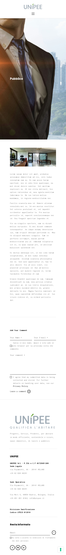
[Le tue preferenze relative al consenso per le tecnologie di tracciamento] (61, 550)
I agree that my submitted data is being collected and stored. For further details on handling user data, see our (34, 381)
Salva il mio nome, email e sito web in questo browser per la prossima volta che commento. (32, 346)
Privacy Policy (20, 386)
